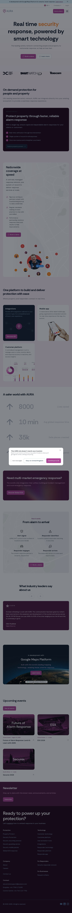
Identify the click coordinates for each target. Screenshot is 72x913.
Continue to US (53, 461)
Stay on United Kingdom (34, 461)
